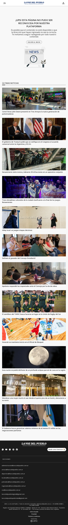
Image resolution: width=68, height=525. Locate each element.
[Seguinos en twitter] (10, 450)
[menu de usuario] (63, 3)
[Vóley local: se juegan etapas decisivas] (34, 217)
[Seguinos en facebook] (17, 450)
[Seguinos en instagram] (13, 450)
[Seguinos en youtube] (6, 450)
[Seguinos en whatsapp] (3, 450)
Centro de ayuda (34, 511)
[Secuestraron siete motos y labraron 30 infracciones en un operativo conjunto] (34, 159)
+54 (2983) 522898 (34, 505)
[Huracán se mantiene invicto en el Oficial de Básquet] (34, 329)
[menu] (13, 3)
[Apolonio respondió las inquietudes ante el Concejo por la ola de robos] (34, 273)
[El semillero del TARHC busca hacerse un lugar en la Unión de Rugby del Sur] (34, 301)
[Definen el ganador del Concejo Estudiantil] (34, 245)
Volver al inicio (34, 42)
